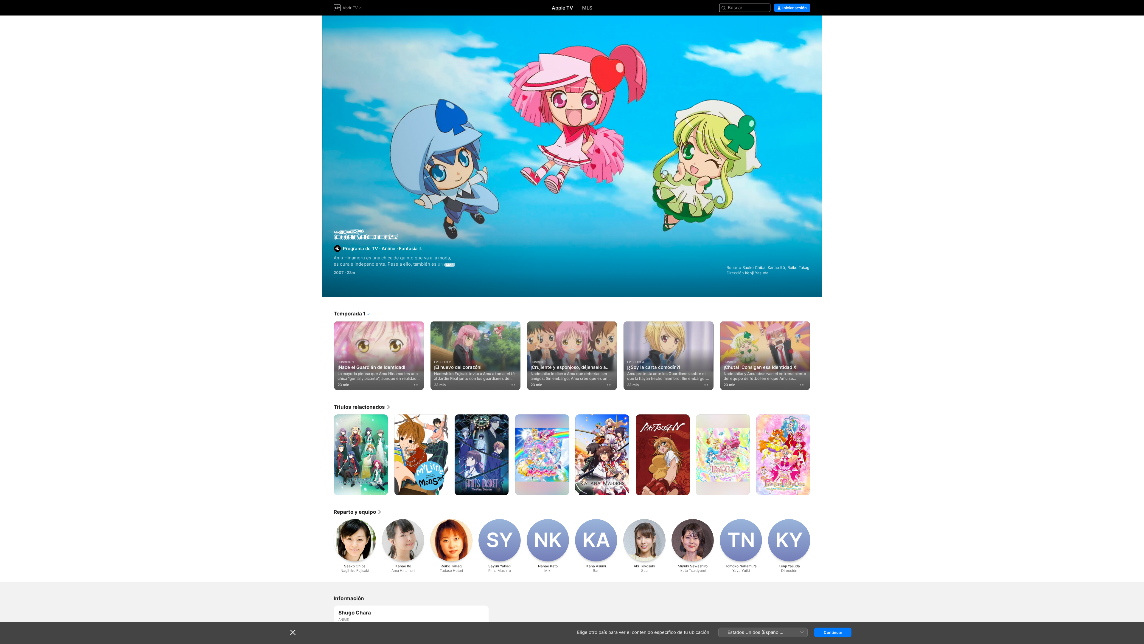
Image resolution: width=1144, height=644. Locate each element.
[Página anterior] (328, 355)
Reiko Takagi (798, 267)
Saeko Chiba (753, 267)
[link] (362, 407)
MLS (587, 8)
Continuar (833, 632)
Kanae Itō (776, 267)
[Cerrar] (293, 632)
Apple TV (562, 8)
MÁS (449, 265)
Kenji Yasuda (756, 272)
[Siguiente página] (816, 355)
